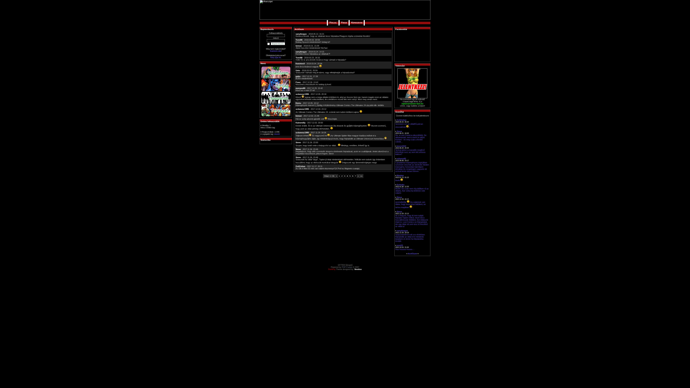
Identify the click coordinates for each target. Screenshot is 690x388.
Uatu (298, 70)
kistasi (299, 46)
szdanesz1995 (302, 94)
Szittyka (400, 185)
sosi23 (400, 245)
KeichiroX (300, 64)
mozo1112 (401, 146)
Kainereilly (300, 123)
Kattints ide (275, 51)
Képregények (357, 22)
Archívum (412, 254)
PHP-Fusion (347, 267)
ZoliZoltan (300, 166)
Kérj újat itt (275, 57)
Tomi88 (299, 40)
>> (361, 176)
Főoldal (333, 22)
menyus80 (300, 88)
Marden (400, 175)
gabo (298, 76)
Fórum (344, 22)
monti (277, 134)
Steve (298, 142)
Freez (298, 82)
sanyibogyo (301, 34)
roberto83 (401, 159)
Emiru (298, 103)
